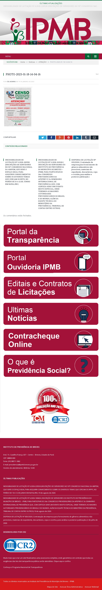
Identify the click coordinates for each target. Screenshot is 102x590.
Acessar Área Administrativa (71, 587)
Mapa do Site (52, 587)
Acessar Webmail (92, 587)
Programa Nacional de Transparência (27, 567)
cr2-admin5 (11, 81)
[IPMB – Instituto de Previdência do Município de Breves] (51, 32)
